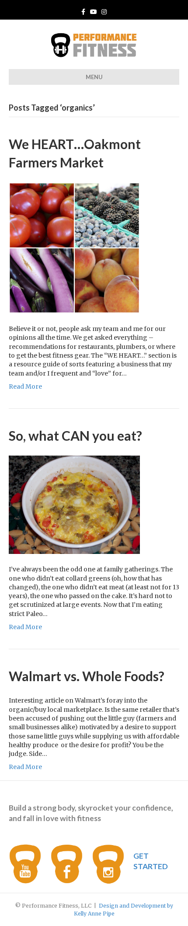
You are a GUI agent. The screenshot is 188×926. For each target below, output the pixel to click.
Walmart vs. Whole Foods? (86, 676)
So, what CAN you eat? (75, 435)
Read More (25, 386)
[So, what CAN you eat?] (74, 504)
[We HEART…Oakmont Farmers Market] (74, 247)
